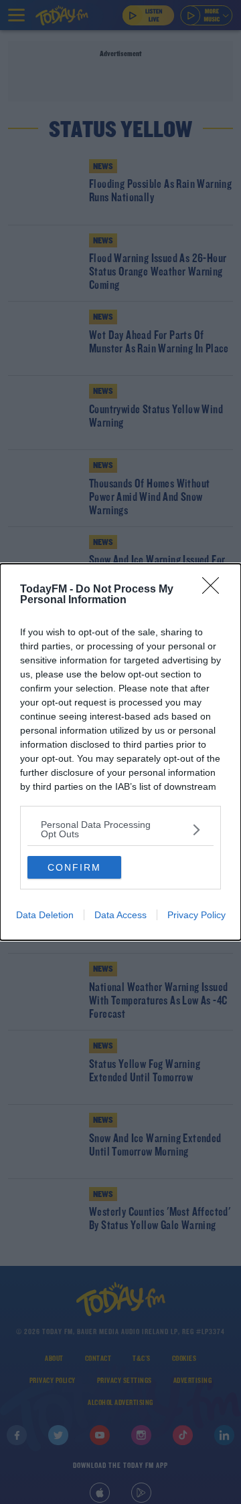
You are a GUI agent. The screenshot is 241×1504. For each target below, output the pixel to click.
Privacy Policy (196, 914)
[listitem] (120, 829)
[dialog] (120, 752)
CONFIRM (74, 867)
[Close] (215, 590)
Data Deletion (45, 914)
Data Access (120, 914)
